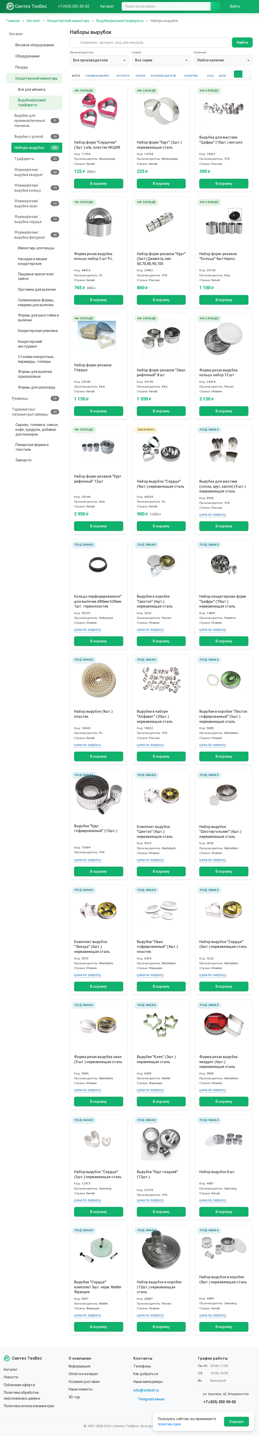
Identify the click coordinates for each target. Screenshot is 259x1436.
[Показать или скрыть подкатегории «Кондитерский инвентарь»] (10, 78)
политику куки (169, 1424)
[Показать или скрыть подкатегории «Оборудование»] (10, 56)
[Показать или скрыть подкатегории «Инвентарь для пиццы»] (13, 248)
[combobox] (99, 60)
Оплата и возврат (84, 1374)
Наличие (200, 52)
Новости (11, 1377)
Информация (79, 1366)
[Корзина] (250, 6)
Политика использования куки (29, 1406)
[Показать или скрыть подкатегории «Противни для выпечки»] (13, 289)
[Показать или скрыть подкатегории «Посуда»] (10, 67)
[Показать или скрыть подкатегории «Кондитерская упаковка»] (13, 331)
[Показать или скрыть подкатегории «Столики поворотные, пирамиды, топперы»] (13, 359)
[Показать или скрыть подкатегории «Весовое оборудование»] (10, 45)
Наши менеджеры (148, 1382)
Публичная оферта (19, 1385)
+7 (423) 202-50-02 (219, 1402)
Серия (136, 52)
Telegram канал (151, 1399)
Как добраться (145, 1374)
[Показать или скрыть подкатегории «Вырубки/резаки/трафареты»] (13, 103)
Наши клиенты (81, 1389)
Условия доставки (84, 1382)
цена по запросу (212, 514)
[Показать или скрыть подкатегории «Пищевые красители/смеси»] (13, 277)
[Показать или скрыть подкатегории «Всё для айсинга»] (13, 89)
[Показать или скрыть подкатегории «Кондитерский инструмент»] (13, 344)
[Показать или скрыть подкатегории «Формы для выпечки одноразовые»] (13, 374)
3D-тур (74, 1397)
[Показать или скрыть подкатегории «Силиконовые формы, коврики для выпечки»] (13, 303)
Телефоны (142, 1366)
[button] (238, 74)
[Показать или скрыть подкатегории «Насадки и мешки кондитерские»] (13, 261)
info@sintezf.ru (146, 1390)
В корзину (98, 184)
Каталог (10, 1369)
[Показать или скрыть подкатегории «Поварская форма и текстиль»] (10, 447)
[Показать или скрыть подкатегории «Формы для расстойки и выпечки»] (13, 318)
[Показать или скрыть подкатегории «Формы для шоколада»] (13, 387)
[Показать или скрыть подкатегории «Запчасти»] (10, 460)
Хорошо (236, 1422)
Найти (242, 42)
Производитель (82, 52)
